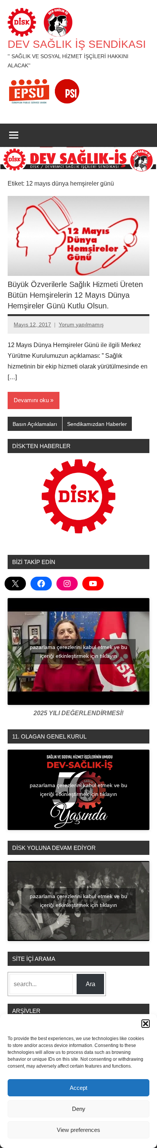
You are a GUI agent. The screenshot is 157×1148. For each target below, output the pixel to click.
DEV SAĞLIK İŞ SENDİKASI (77, 44)
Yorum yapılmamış (81, 324)
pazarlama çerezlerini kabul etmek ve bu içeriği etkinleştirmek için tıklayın (78, 651)
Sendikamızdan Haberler (97, 424)
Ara (90, 984)
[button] (145, 1023)
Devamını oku (31, 400)
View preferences (78, 1130)
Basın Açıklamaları (35, 424)
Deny (78, 1109)
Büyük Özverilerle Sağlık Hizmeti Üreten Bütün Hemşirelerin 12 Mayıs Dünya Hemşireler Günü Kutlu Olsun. (75, 295)
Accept (78, 1087)
